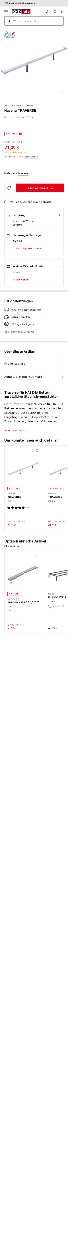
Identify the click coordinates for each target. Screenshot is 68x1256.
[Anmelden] (47, 12)
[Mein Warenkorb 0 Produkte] (62, 12)
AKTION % (11, 134)
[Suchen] (9, 21)
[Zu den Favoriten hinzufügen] (8, 188)
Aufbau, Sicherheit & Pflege (23, 377)
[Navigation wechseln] (6, 12)
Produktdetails (14, 363)
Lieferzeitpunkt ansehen (28, 248)
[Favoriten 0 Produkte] (55, 12)
